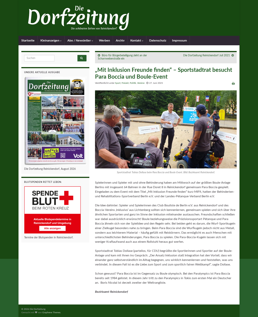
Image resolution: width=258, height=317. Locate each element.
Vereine (140, 83)
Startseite (28, 40)
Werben (104, 40)
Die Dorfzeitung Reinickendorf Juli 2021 (206, 55)
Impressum (179, 40)
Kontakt (136, 40)
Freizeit (125, 83)
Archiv (120, 40)
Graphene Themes (51, 312)
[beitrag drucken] (233, 83)
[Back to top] (249, 308)
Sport (118, 83)
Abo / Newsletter (79, 40)
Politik (133, 83)
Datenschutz (157, 40)
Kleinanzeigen (50, 40)
